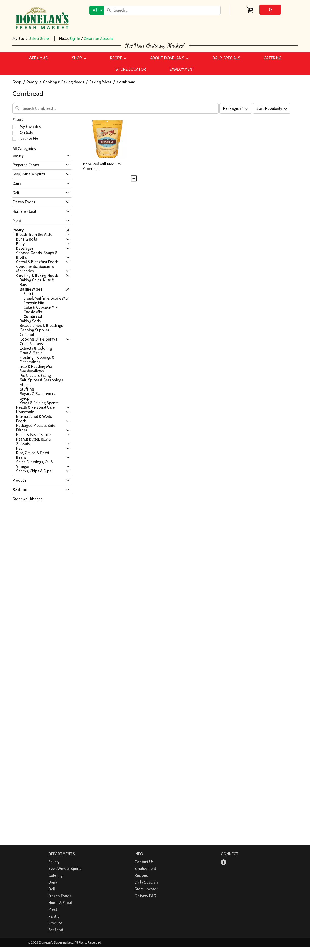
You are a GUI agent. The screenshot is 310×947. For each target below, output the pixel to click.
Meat (52, 909)
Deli (51, 889)
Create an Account (98, 38)
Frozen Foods (59, 896)
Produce (55, 923)
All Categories (24, 148)
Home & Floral (60, 902)
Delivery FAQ (145, 896)
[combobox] (96, 10)
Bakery (54, 861)
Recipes (141, 875)
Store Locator (146, 889)
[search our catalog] (109, 10)
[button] (66, 155)
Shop (16, 82)
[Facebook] (223, 862)
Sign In (75, 38)
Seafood (55, 930)
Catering (55, 875)
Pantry (32, 82)
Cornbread (126, 82)
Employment (145, 868)
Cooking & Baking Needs (63, 82)
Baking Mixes (100, 82)
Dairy (52, 882)
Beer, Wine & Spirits (64, 868)
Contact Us (144, 861)
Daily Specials (146, 882)
